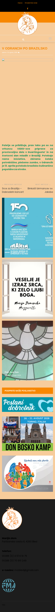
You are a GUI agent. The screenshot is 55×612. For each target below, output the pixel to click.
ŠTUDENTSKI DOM (31, 3)
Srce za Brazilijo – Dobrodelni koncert (13, 190)
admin (4, 53)
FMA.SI (20, 3)
